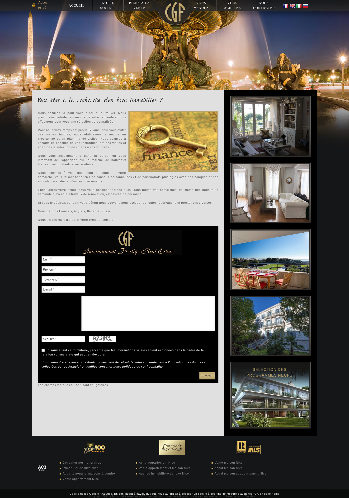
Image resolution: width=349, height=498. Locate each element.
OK (257, 493)
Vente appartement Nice (81, 479)
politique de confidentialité (142, 366)
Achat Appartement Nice (157, 462)
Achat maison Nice (229, 468)
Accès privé (42, 5)
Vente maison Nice (229, 462)
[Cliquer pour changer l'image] (102, 338)
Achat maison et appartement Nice (241, 473)
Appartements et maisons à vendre (89, 473)
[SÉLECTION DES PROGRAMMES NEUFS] (270, 427)
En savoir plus (269, 493)
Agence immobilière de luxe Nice (164, 473)
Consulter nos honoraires (82, 462)
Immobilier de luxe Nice (81, 468)
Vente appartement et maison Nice (165, 468)
